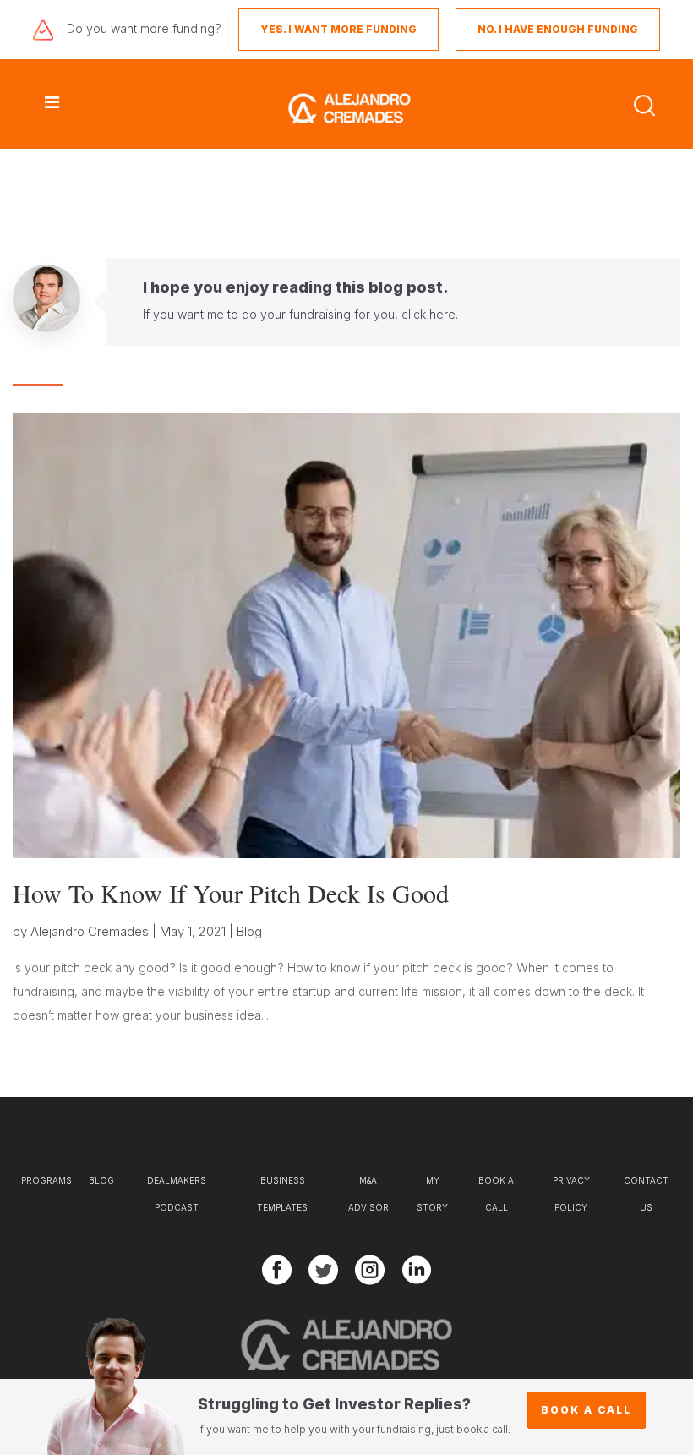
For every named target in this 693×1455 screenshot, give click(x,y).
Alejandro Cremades (89, 931)
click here (428, 314)
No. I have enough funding (557, 29)
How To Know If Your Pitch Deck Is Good (231, 893)
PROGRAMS (46, 1180)
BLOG (101, 1180)
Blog (249, 931)
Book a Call (586, 1409)
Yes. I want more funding (338, 29)
